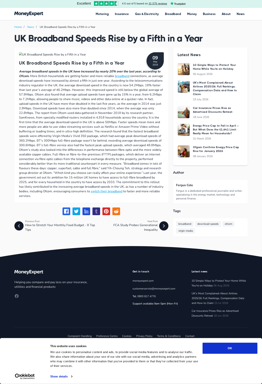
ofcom (228, 224)
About (226, 14)
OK (230, 348)
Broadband (173, 14)
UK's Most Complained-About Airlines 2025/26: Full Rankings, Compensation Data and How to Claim (218, 298)
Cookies (127, 336)
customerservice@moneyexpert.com (154, 288)
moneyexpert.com (143, 281)
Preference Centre (107, 336)
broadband (122, 76)
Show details (59, 376)
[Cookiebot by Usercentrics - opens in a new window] (25, 376)
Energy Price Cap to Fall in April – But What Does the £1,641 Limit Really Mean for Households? (216, 129)
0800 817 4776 (146, 296)
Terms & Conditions (169, 336)
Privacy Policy (144, 336)
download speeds (208, 224)
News (241, 14)
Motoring (102, 14)
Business (209, 14)
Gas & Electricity (147, 14)
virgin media (185, 231)
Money (192, 14)
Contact (189, 336)
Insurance (122, 14)
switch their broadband (106, 191)
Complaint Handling (80, 336)
